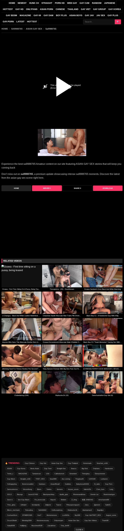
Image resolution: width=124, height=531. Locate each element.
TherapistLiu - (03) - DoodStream (62, 289)
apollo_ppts (64, 494)
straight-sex (61, 468)
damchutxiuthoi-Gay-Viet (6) (102, 395)
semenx (60, 489)
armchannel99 (103, 500)
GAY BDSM (11, 15)
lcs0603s (65, 515)
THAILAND (72, 9)
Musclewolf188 (36, 525)
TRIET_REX (40, 479)
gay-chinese (30, 463)
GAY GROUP (99, 9)
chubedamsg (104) (21, 395)
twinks (49, 489)
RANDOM (96, 3)
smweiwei (73, 474)
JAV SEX (100, 15)
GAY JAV (89, 15)
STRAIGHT (46, 3)
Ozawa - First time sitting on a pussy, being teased (21, 289)
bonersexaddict (28, 484)
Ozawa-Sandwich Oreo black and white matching (102, 289)
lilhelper (24, 505)
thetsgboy (86, 474)
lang (111, 489)
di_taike (97, 484)
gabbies (68, 484)
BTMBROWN (27, 515)
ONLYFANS (31, 9)
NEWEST (22, 3)
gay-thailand (73, 463)
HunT (39, 515)
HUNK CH (34, 3)
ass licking (66, 479)
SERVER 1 (47, 188)
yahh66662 (42, 510)
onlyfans (96, 468)
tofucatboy (29, 510)
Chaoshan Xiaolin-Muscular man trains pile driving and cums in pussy (62, 316)
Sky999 (77, 515)
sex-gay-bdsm (23, 500)
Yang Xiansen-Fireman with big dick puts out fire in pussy (62, 369)
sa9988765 (17, 29)
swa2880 (53, 479)
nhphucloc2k (72, 510)
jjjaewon (97, 505)
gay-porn (8, 21)
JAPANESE (109, 3)
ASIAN (9, 468)
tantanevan (36, 474)
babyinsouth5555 (82, 484)
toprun (58, 505)
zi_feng (74, 500)
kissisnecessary (43, 520)
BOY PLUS (61, 15)
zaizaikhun (51, 525)
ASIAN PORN (46, 9)
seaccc (74, 468)
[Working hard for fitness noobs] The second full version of (21, 369)
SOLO (9, 494)
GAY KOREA (114, 9)
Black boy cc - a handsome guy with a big (102, 316)
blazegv (20, 494)
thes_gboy (11, 505)
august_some (111, 515)
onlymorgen (58, 520)
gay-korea (21, 468)
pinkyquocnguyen (73, 505)
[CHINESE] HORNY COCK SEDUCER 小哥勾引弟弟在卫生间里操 (102, 369)
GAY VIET (86, 9)
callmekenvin (59, 474)
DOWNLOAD (108, 188)
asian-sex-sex (73, 520)
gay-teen (48, 468)
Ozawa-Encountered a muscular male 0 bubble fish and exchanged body (62, 342)
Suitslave (42, 484)
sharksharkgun (109, 494)
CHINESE (60, 9)
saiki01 (108, 505)
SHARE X (77, 188)
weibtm (63, 500)
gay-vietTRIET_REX (93, 515)
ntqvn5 (53, 500)
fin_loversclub (39, 500)
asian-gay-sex (57, 463)
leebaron (104, 479)
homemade (87, 463)
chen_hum (100, 489)
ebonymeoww (100, 474)
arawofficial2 (55, 484)
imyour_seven (73, 489)
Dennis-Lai (94, 494)
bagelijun (100, 510)
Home (12, 3)
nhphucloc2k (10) (62, 395)
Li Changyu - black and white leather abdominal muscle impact (21, 316)
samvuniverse (12, 489)
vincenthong (27, 489)
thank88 (105, 520)
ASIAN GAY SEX (34, 29)
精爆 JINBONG (87, 500)
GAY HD (19, 9)
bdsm (39, 489)
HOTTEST (8, 9)
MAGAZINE (25, 15)
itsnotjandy (36, 505)
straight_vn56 (25, 479)
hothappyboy (12, 484)
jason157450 (33, 494)
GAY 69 (37, 15)
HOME (5, 29)
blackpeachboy (48, 494)
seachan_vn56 (102, 463)
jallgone (48, 505)
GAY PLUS (113, 15)
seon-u (10, 500)
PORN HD (60, 3)
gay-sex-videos (91, 520)
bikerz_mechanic (13, 510)
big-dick (85, 468)
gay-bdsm (11, 479)
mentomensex (52, 515)
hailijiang (23, 525)
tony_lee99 (65, 525)
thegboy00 (79, 479)
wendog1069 (27, 520)
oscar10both (12, 520)
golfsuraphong (57, 510)
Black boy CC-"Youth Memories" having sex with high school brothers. (102, 342)
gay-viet (43, 463)
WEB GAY (72, 3)
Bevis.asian (34, 468)
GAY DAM (48, 15)
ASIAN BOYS (75, 15)
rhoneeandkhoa (79, 494)
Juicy (87, 505)
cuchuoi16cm (12, 515)
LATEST (20, 21)
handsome (109, 468)
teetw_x (10, 474)
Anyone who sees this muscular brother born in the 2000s (21, 342)
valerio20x (87, 489)
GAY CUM (84, 3)
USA (47, 474)
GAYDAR (92, 479)
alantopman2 (87, 510)
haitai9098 (11, 525)
